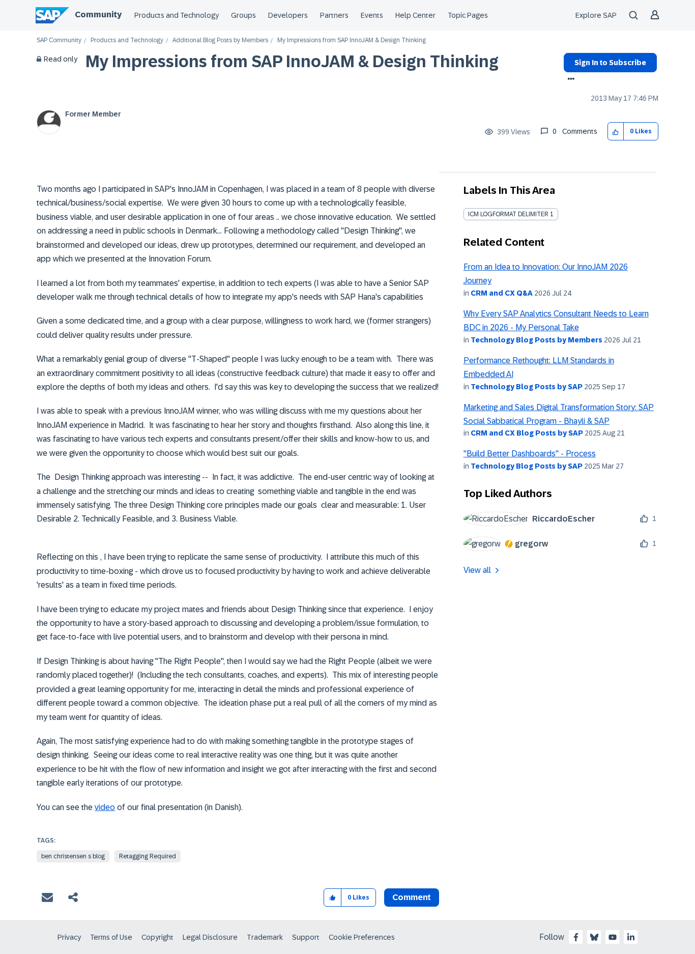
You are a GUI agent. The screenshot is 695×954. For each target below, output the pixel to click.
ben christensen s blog (73, 856)
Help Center (415, 15)
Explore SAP (596, 15)
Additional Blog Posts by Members (220, 40)
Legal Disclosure (210, 937)
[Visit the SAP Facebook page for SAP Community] (576, 937)
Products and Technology (176, 15)
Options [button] (569, 80)
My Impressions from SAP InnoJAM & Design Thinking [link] (351, 40)
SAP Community (59, 40)
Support (306, 937)
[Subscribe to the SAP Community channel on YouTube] (613, 937)
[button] (616, 131)
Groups (243, 15)
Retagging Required (147, 856)
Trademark (265, 937)
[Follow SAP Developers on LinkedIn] (631, 937)
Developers (288, 15)
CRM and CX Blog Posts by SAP (527, 433)
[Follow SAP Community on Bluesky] (594, 937)
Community (98, 14)
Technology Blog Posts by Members (536, 340)
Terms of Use (111, 937)
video (105, 807)
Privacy (69, 937)
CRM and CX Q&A (502, 293)
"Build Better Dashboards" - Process (530, 453)
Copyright (157, 937)
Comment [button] (411, 897)
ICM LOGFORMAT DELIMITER (508, 214)
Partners (334, 15)
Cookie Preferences (362, 937)
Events (372, 15)
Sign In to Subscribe (610, 63)
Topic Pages (468, 15)
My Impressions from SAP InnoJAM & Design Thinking (292, 61)
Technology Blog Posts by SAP (527, 387)
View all (477, 570)
